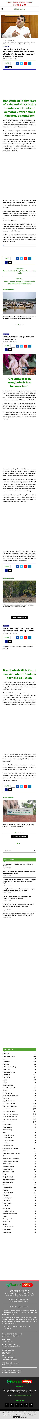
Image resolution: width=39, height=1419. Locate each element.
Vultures (7, 1143)
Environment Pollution (9, 1103)
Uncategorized (7, 1219)
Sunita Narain (7, 1206)
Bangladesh (5, 46)
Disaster (5, 1090)
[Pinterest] (21, 1405)
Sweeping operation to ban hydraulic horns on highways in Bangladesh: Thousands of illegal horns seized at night (19, 881)
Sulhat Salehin (7, 1203)
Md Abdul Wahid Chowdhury (11, 1158)
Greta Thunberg (7, 1129)
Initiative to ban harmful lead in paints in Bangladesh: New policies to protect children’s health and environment (18, 906)
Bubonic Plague (9, 1135)
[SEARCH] (34, 851)
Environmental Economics (10, 1114)
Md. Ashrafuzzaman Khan (10, 1161)
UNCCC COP (6, 1221)
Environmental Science (9, 1122)
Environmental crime (9, 1111)
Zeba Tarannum (7, 1229)
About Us (22, 2)
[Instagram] (17, 1405)
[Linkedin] (26, 1405)
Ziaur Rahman (7, 1232)
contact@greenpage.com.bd (23, 1395)
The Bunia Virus (9, 1140)
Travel (4, 1216)
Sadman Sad (6, 1195)
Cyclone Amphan (8, 1085)
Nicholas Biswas (8, 1182)
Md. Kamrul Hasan (8, 1164)
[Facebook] (7, 1405)
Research (5, 1190)
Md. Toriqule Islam (8, 1171)
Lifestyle (5, 1156)
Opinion (5, 1185)
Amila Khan (6, 1064)
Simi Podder (6, 1200)
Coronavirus (8, 1137)
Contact (15, 2)
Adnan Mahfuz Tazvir (9, 1056)
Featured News (7, 1127)
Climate (5, 1080)
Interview (5, 1151)
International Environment (10, 1148)
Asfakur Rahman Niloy (9, 1067)
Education (6, 1098)
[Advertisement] (19, 85)
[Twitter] (12, 1405)
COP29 (5, 1082)
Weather (5, 1224)
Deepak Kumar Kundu (9, 1088)
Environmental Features (10, 1116)
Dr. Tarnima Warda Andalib (11, 1095)
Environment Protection (10, 1106)
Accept (16, 1417)
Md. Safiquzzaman (8, 1169)
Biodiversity (6, 1077)
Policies (9, 2)
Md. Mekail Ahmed (8, 1166)
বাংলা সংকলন (29, 2)
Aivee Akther (6, 1061)
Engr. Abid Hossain (8, 1101)
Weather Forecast (8, 1227)
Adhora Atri (6, 1054)
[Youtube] (31, 1405)
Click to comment (19, 617)
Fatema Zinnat (7, 1124)
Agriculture (6, 1059)
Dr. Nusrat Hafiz (7, 1093)
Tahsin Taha (6, 1208)
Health (5, 1132)
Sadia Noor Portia (8, 1192)
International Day (8, 1145)
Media (4, 1174)
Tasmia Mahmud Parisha (10, 1213)
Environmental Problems (10, 1119)
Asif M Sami (6, 1069)
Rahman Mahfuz (7, 1187)
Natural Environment (9, 1179)
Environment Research (9, 1109)
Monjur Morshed (8, 1177)
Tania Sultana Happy (9, 1211)
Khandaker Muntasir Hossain (11, 1153)
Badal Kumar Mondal (9, 1072)
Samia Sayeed (7, 1198)
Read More (24, 1417)
